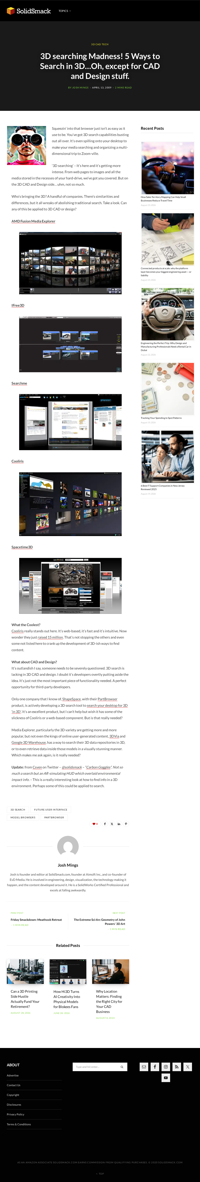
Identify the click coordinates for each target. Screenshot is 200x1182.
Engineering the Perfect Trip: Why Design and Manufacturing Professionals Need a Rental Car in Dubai (166, 347)
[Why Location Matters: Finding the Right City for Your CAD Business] (110, 971)
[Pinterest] (126, 824)
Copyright (13, 1094)
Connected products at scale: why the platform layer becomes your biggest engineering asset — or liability (166, 272)
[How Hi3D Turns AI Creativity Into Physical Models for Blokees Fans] (68, 971)
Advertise (13, 1075)
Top (101, 1173)
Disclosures (14, 1104)
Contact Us (13, 1085)
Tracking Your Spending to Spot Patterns (161, 417)
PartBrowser (107, 699)
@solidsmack (72, 767)
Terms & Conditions (19, 1124)
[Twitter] (112, 824)
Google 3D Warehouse (29, 742)
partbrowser (54, 817)
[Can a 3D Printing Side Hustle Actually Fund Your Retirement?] (25, 971)
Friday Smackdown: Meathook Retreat (36, 919)
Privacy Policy (15, 1114)
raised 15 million (50, 637)
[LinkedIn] (119, 824)
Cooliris (18, 631)
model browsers (23, 817)
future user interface (50, 809)
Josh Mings (80, 87)
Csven (37, 767)
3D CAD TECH (100, 44)
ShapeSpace (71, 699)
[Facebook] (105, 824)
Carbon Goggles (98, 767)
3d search (18, 809)
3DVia (114, 736)
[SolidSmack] (29, 11)
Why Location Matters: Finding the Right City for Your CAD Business (109, 1001)
